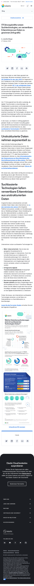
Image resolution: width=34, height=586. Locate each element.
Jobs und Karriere (9, 503)
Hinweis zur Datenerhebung (10, 578)
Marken (5, 550)
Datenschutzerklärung (8, 552)
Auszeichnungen (8, 522)
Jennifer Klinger (8, 39)
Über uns (6, 499)
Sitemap (17, 552)
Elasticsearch (26, 473)
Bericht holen (29, 1)
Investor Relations (9, 517)
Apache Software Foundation (16, 572)
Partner (6, 508)
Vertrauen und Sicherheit (12, 513)
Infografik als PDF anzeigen (17, 427)
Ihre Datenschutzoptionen (24, 578)
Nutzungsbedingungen (13, 550)
